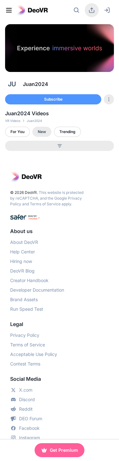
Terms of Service (45, 204)
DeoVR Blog (22, 270)
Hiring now (21, 261)
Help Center (22, 251)
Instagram (29, 437)
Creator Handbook (29, 280)
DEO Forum (30, 418)
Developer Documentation (37, 290)
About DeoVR (24, 242)
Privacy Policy (24, 335)
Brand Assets (24, 299)
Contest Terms (25, 363)
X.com (25, 390)
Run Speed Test (26, 309)
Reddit (26, 409)
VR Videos (12, 121)
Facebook (29, 428)
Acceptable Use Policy (33, 354)
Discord (27, 399)
